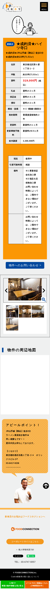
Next (43, 290)
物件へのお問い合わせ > (25, 265)
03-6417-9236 (12, 463)
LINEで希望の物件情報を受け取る (13, 584)
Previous (6, 290)
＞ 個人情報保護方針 (25, 550)
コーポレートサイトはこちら (25, 541)
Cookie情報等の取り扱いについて (25, 577)
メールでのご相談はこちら (37, 584)
